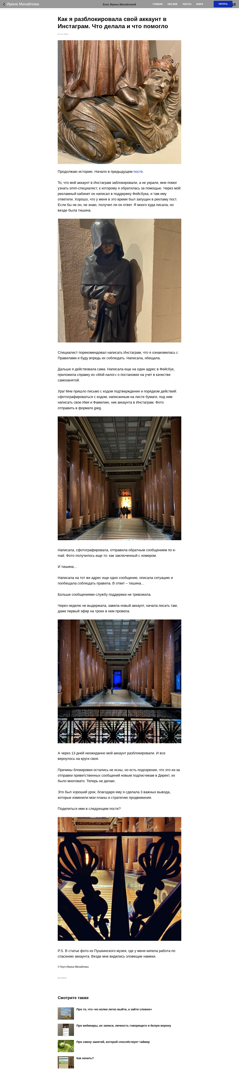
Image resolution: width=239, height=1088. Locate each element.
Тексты (186, 4)
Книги (199, 4)
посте (138, 172)
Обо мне (172, 4)
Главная (158, 4)
